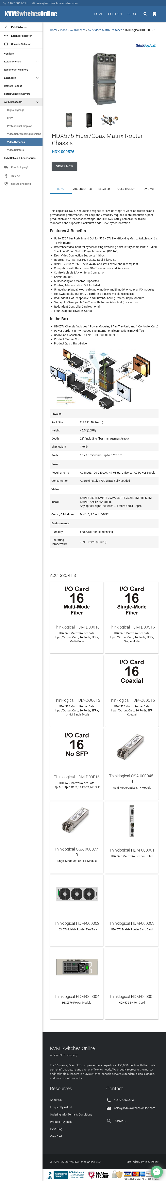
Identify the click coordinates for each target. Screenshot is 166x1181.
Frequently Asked (61, 1107)
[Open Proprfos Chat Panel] (157, 1172)
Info (60, 189)
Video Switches (16, 142)
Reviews (148, 188)
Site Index (133, 1161)
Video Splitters (15, 149)
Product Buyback (61, 1121)
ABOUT (133, 14)
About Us (56, 1100)
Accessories (82, 188)
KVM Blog (56, 1129)
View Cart (56, 1136)
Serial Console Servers (17, 93)
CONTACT (115, 14)
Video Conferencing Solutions (24, 133)
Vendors (9, 53)
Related (104, 188)
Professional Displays (19, 126)
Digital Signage (15, 110)
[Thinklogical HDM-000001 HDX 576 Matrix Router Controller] (132, 820)
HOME (98, 14)
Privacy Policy (150, 1161)
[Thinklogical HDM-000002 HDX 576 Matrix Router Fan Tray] (76, 893)
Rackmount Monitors (16, 69)
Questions (125, 188)
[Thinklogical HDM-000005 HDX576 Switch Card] (132, 966)
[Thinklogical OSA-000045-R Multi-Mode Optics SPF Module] (132, 747)
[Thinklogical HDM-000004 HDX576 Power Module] (76, 966)
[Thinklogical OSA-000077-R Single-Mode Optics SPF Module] (76, 820)
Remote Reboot (13, 85)
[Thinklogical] (145, 48)
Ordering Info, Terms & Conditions (71, 1114)
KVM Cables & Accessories (20, 158)
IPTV (10, 117)
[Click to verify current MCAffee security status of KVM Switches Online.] (99, 1179)
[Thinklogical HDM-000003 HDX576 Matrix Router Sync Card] (132, 893)
